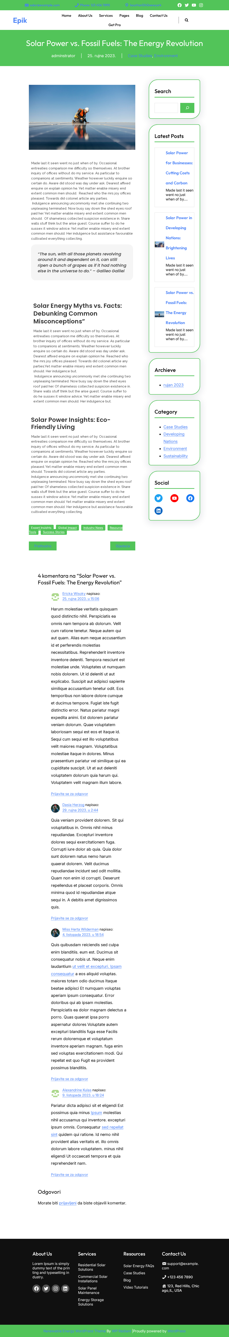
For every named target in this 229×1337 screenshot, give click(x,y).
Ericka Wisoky (74, 593)
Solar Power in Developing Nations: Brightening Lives (179, 237)
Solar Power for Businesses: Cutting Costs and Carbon (179, 167)
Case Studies (140, 55)
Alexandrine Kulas (76, 1090)
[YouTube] (193, 5)
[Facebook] (179, 5)
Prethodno (42, 546)
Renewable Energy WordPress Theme (75, 1331)
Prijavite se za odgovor (69, 794)
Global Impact (67, 527)
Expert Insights (41, 527)
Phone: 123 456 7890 (95, 5)
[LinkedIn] (159, 511)
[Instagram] (201, 5)
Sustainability (175, 456)
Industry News (93, 527)
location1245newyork (145, 5)
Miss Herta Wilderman (80, 929)
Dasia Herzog (73, 805)
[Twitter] (186, 5)
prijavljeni (67, 1203)
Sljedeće (123, 546)
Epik (20, 20)
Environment (166, 55)
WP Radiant (121, 1331)
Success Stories (54, 532)
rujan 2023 (173, 385)
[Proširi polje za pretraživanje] (186, 20)
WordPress (177, 1331)
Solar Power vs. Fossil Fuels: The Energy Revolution (180, 307)
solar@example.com (45, 5)
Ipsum (96, 1112)
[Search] (187, 108)
